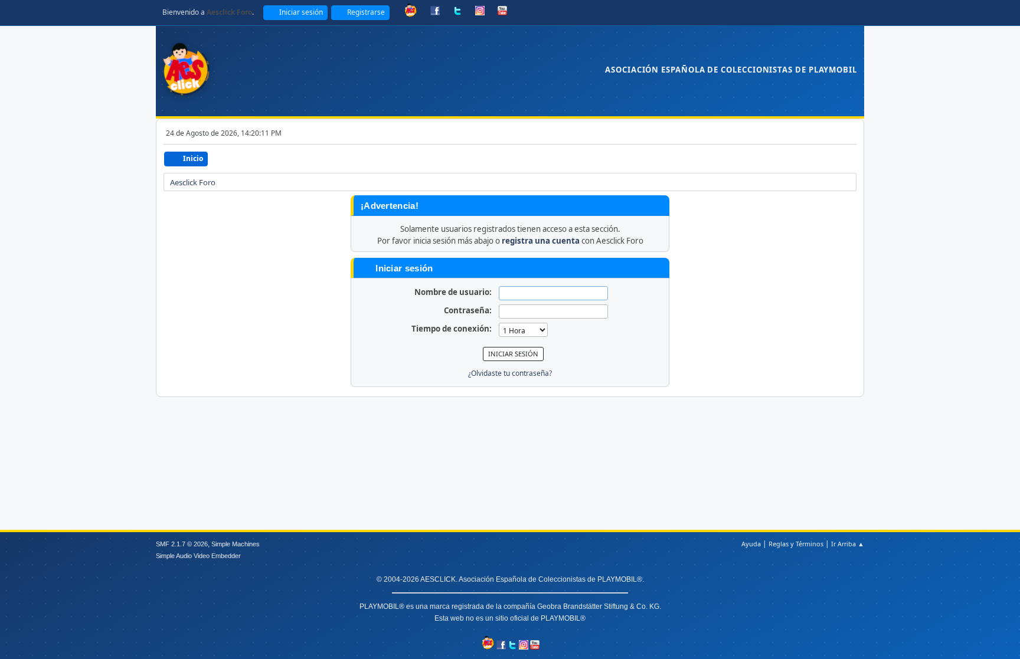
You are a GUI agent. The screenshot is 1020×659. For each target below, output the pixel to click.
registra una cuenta (541, 240)
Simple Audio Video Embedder (198, 555)
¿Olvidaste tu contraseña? (510, 373)
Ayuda (751, 543)
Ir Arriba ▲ (847, 543)
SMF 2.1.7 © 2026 (182, 543)
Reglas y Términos (796, 543)
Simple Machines (235, 543)
